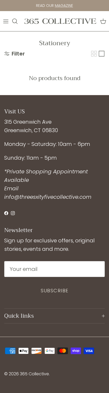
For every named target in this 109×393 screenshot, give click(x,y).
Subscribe (55, 290)
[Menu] (6, 21)
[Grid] (94, 53)
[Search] (17, 21)
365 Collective (34, 374)
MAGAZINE (64, 5)
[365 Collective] (60, 21)
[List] (101, 53)
